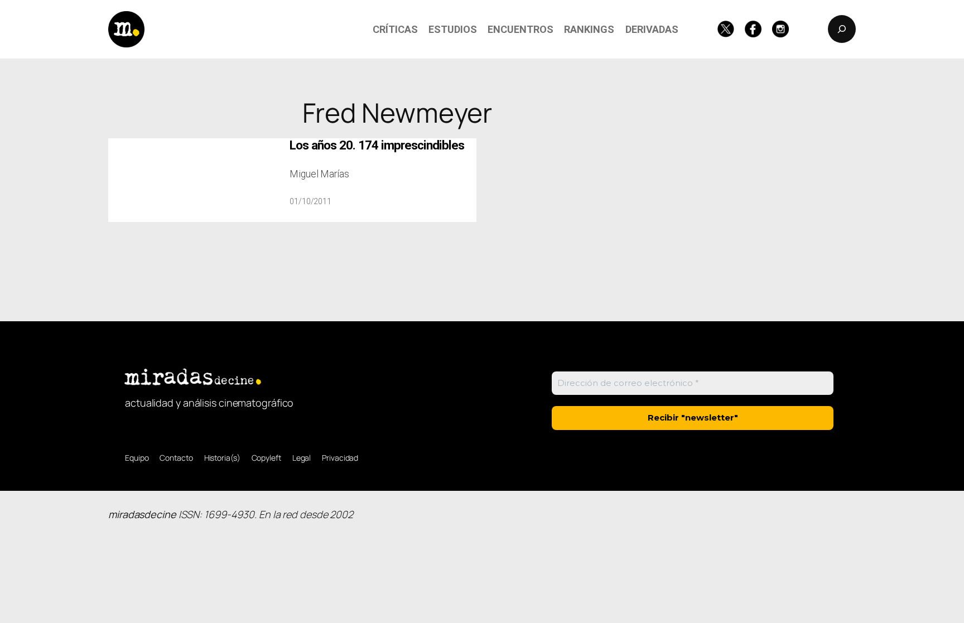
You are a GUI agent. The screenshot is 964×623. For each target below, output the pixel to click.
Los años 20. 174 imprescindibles (377, 145)
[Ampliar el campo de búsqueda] (842, 29)
